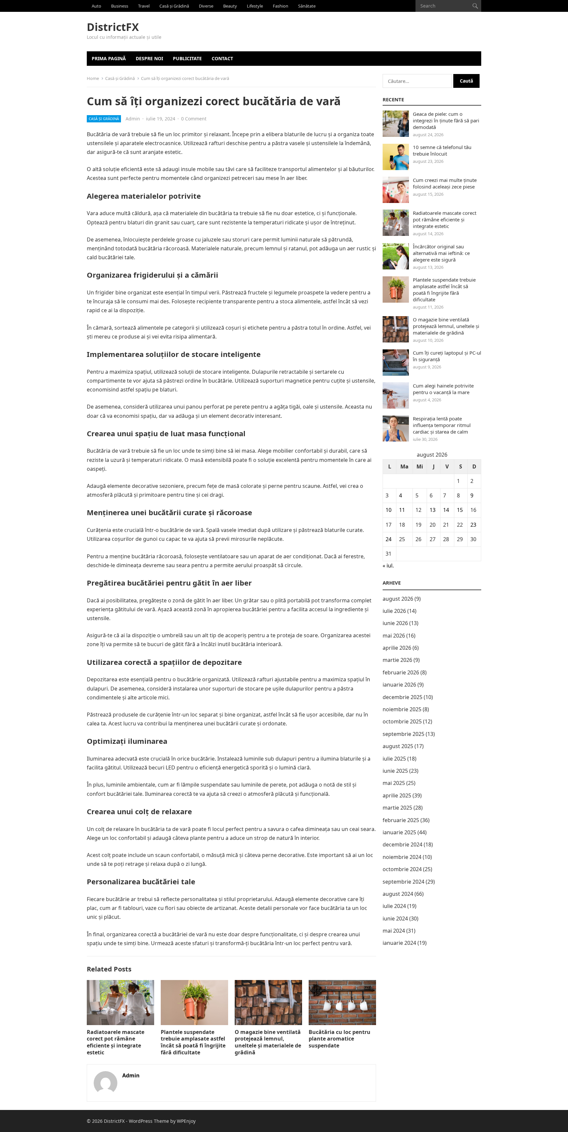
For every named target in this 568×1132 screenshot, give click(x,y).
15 (460, 510)
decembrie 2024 (402, 844)
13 (433, 510)
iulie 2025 (394, 758)
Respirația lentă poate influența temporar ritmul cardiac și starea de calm (442, 425)
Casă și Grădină (174, 6)
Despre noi (149, 58)
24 (388, 539)
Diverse (206, 6)
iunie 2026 (395, 623)
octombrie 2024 (402, 869)
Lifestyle (255, 6)
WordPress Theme (149, 1121)
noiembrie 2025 (402, 709)
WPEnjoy (186, 1121)
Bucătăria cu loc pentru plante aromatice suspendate (339, 1038)
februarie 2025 (401, 820)
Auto (96, 6)
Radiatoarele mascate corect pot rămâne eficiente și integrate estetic (115, 1042)
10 (388, 510)
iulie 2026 (394, 611)
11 (402, 510)
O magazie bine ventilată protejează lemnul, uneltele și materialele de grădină (268, 1042)
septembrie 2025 (403, 734)
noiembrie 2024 (402, 857)
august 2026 (398, 598)
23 (473, 524)
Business (119, 6)
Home (93, 78)
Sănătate (307, 6)
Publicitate (187, 58)
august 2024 (398, 893)
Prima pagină (109, 58)
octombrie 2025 (402, 721)
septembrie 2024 (403, 881)
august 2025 (398, 746)
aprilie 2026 (397, 647)
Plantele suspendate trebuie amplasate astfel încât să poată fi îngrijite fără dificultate (193, 1042)
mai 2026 (394, 635)
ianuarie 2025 (399, 832)
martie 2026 (397, 660)
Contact (222, 58)
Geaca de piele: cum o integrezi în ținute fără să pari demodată (446, 120)
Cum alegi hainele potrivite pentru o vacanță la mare (443, 388)
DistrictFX (113, 27)
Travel (144, 6)
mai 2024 (394, 930)
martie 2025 (397, 807)
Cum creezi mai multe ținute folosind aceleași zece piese (445, 183)
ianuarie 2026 (399, 684)
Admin (133, 118)
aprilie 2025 (397, 795)
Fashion (280, 6)
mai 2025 (394, 783)
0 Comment (193, 118)
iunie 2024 (395, 918)
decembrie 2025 (402, 697)
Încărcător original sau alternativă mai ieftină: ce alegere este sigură (441, 253)
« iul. (388, 565)
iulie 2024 (394, 906)
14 (446, 510)
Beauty (230, 6)
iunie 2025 (395, 770)
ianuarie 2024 (399, 942)
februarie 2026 (401, 672)
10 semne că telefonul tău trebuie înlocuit (442, 150)
